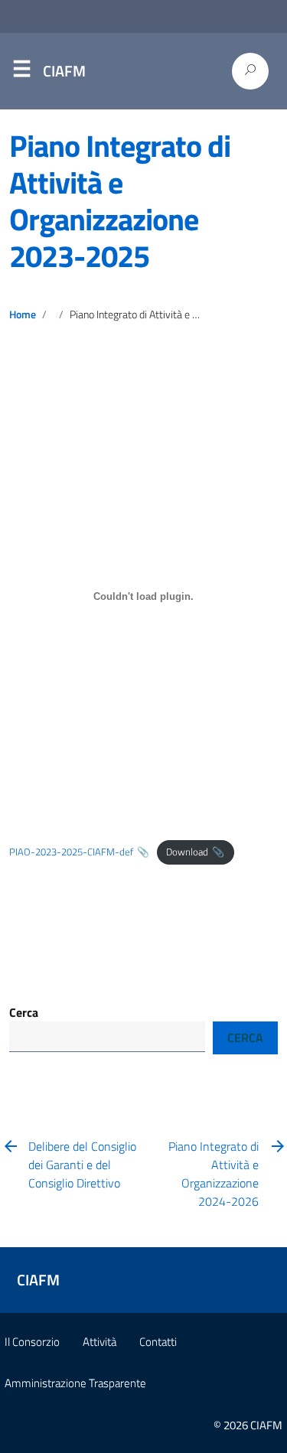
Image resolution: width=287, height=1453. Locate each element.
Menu (21, 72)
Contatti (158, 1341)
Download (187, 851)
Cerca (23, 1012)
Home (22, 314)
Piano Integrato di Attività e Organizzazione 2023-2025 (119, 200)
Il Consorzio (32, 1341)
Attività (99, 1341)
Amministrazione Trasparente (75, 1383)
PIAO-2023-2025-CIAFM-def (71, 851)
